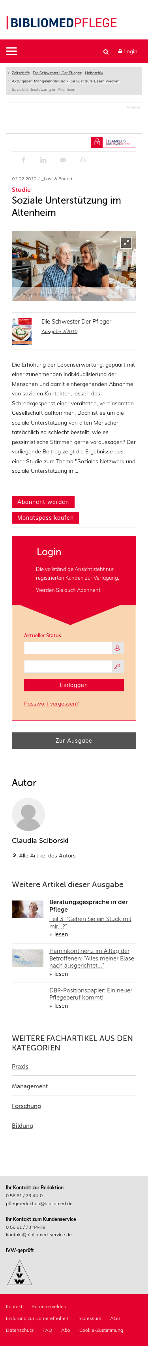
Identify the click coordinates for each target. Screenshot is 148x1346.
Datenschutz (20, 1330)
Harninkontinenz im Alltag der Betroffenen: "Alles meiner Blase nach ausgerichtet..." (91, 958)
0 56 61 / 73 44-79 (25, 1227)
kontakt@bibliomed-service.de (39, 1234)
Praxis (20, 1066)
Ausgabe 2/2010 (59, 331)
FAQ (47, 1330)
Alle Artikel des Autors (47, 855)
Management (30, 1086)
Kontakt (14, 1306)
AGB (115, 1318)
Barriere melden (49, 1306)
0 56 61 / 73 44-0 (24, 1195)
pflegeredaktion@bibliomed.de (39, 1203)
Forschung (26, 1106)
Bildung (22, 1126)
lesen (60, 934)
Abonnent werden (43, 501)
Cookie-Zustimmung (101, 1330)
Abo (65, 1330)
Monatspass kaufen (45, 517)
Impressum (89, 1318)
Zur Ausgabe (74, 740)
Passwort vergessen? (51, 703)
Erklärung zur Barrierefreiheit (37, 1318)
